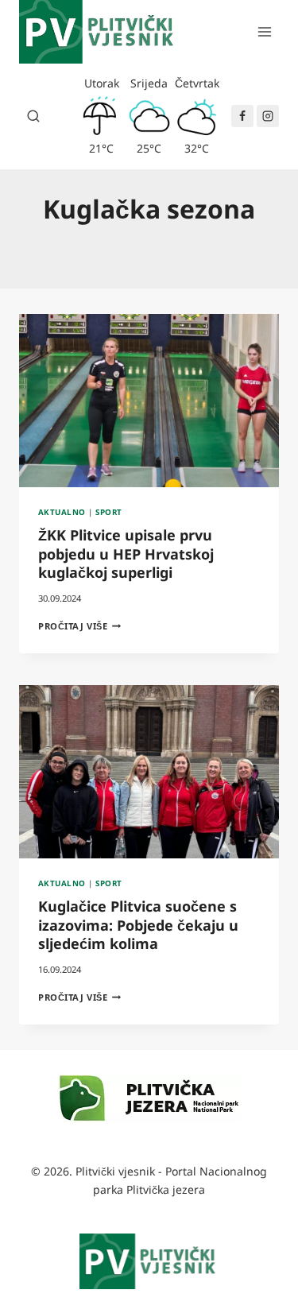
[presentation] (149, 400)
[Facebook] (242, 116)
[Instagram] (268, 116)
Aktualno (62, 512)
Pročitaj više (79, 626)
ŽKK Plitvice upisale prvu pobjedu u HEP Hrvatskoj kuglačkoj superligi (126, 553)
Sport (108, 512)
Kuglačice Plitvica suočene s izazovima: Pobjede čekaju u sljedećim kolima (138, 925)
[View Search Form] (33, 116)
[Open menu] (264, 31)
